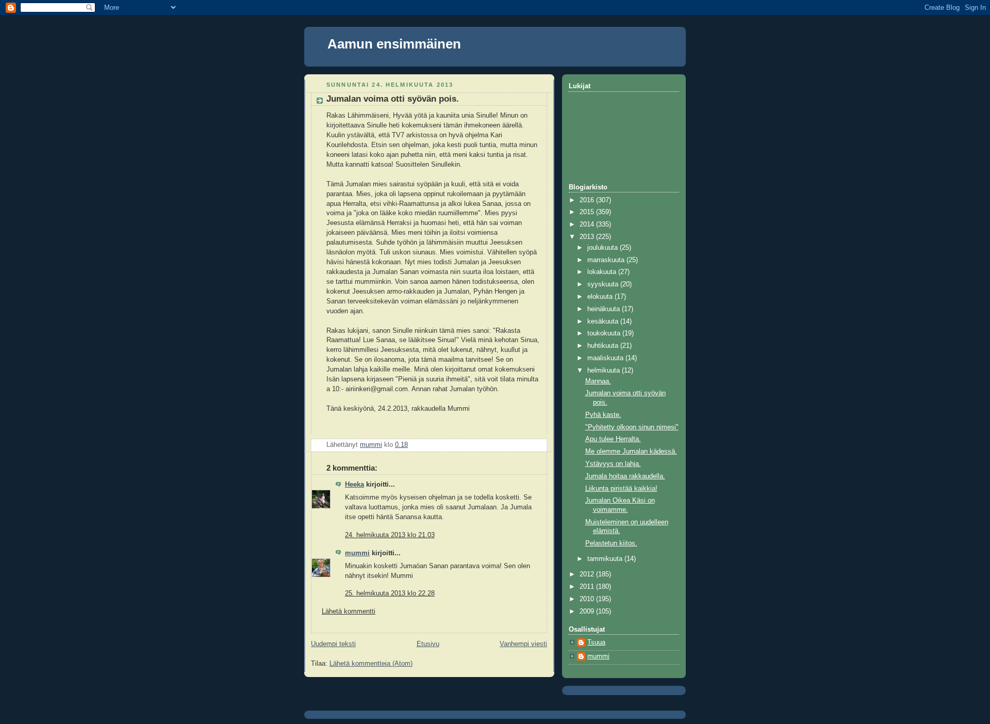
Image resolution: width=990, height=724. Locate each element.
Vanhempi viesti (523, 644)
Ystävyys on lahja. (613, 464)
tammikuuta (605, 558)
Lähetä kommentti (348, 611)
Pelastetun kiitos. (611, 543)
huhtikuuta (603, 345)
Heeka (354, 484)
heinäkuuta (604, 309)
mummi (357, 553)
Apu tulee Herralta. (613, 439)
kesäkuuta (603, 321)
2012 (588, 574)
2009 (588, 611)
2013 (588, 236)
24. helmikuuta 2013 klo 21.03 (390, 535)
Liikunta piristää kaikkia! (621, 488)
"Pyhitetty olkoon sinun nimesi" (632, 427)
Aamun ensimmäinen (394, 44)
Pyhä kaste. (603, 415)
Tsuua (596, 642)
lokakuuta (602, 272)
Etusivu (428, 644)
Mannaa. (598, 381)
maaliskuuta (606, 358)
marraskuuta (606, 260)
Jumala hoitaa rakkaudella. (625, 476)
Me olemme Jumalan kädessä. (631, 451)
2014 (588, 224)
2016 (588, 200)
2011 (588, 586)
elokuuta (601, 296)
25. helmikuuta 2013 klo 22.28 (390, 593)
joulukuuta (603, 247)
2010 (588, 599)
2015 (588, 212)
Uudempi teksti (333, 644)
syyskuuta (603, 284)
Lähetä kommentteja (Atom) (370, 663)
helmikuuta (604, 370)
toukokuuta (604, 333)
